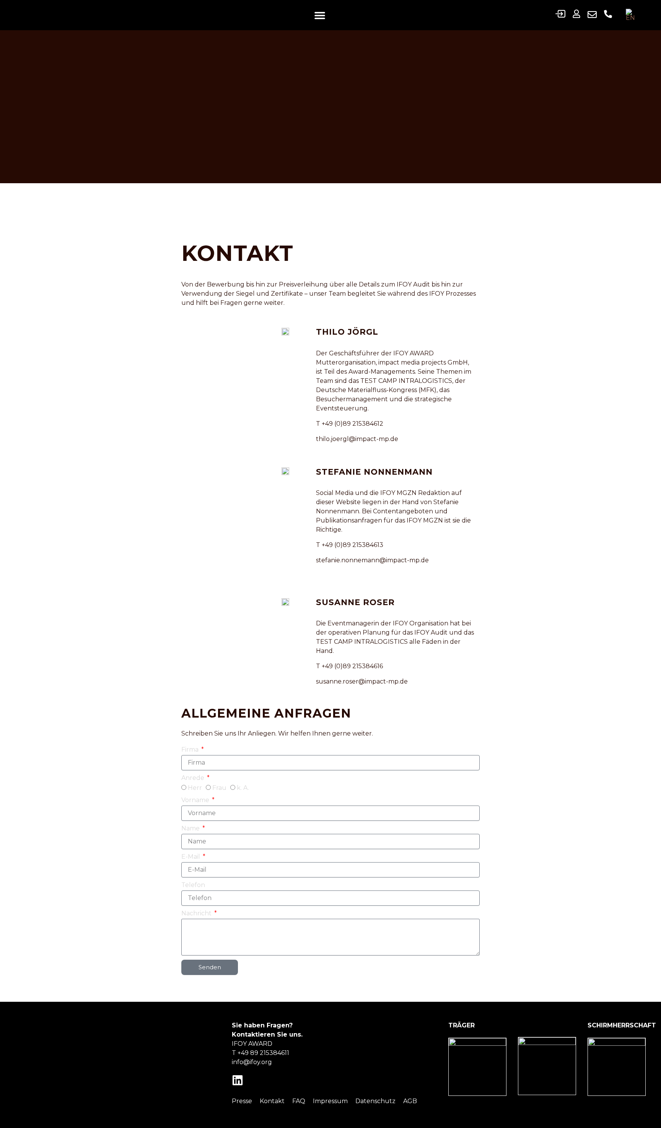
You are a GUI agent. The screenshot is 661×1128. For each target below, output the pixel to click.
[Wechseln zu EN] (632, 15)
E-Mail (191, 856)
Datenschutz (375, 1101)
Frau (219, 787)
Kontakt (272, 1101)
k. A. (243, 787)
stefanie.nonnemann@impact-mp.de (372, 560)
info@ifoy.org (252, 1062)
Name (191, 828)
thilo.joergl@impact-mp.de (357, 439)
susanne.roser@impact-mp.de (362, 681)
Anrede (193, 777)
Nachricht (197, 913)
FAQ (298, 1101)
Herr (195, 787)
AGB (410, 1101)
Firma (190, 749)
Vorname (196, 800)
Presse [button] (242, 1101)
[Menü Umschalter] (320, 15)
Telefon (193, 885)
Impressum (330, 1101)
